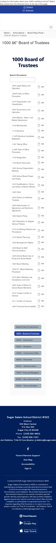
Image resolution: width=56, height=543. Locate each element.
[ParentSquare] (28, 516)
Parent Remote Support (28, 455)
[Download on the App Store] (28, 531)
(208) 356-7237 (30, 437)
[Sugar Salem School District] (28, 19)
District (7, 32)
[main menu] (51, 27)
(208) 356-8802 (31, 433)
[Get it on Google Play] (28, 523)
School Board (18, 32)
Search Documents (18, 75)
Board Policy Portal (35, 32)
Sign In (28, 468)
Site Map (28, 459)
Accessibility (28, 464)
